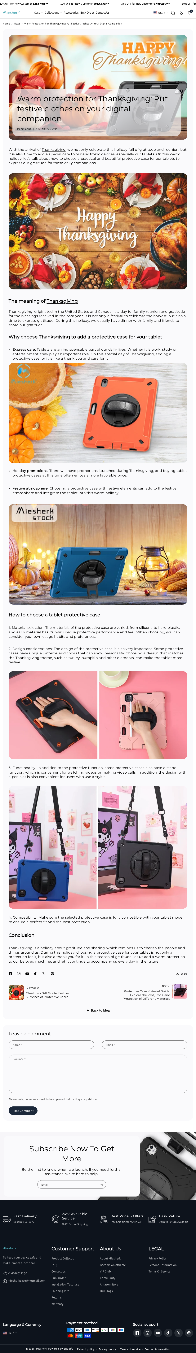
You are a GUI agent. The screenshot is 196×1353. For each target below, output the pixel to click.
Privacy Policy (158, 1258)
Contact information (157, 1349)
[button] (38, 13)
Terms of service (130, 1349)
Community (107, 1278)
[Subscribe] (102, 1184)
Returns (56, 1297)
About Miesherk (110, 1258)
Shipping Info (60, 1291)
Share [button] (184, 973)
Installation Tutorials (65, 1284)
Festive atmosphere (30, 488)
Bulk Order (58, 1278)
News (17, 23)
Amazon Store (109, 1284)
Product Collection (63, 1258)
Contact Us (58, 1271)
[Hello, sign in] (181, 13)
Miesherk (41, 1348)
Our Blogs (106, 1291)
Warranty (57, 1304)
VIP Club (105, 1271)
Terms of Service (160, 1271)
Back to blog (100, 1010)
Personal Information (163, 1265)
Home (6, 23)
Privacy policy (107, 1349)
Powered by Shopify (60, 1348)
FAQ (54, 1265)
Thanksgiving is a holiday (31, 948)
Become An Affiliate (113, 1265)
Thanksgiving (54, 149)
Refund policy (86, 1349)
